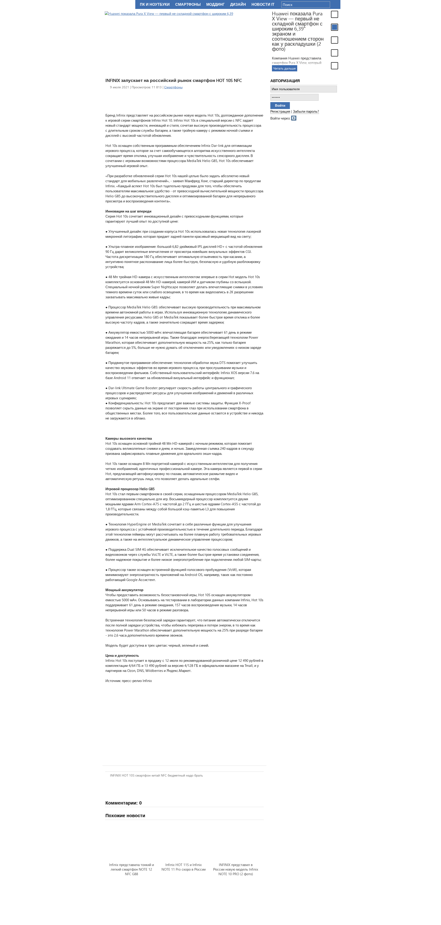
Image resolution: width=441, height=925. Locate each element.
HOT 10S (128, 775)
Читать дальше (282, 68)
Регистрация (280, 111)
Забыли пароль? (306, 111)
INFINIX (115, 775)
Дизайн (238, 4)
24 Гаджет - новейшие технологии (118, 4)
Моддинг (215, 4)
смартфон (143, 775)
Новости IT (263, 4)
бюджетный (176, 775)
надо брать (194, 775)
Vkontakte (294, 117)
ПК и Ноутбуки (155, 4)
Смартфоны (173, 87)
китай (156, 775)
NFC (164, 775)
